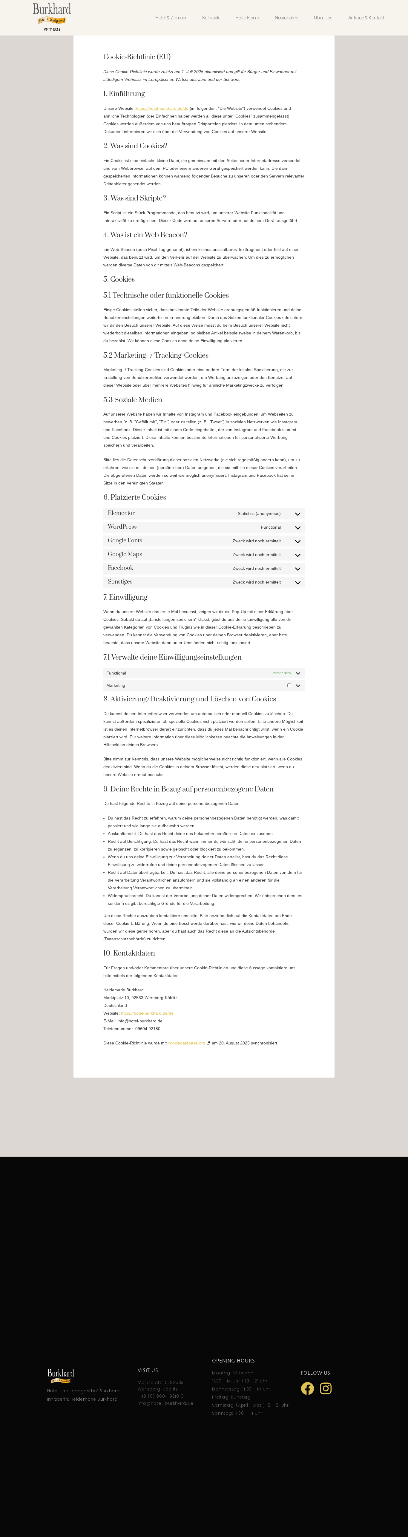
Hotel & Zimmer (170, 18)
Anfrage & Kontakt (366, 18)
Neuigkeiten (286, 18)
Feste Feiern (247, 18)
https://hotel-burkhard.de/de (162, 108)
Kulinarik (211, 18)
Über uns (323, 18)
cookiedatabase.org (186, 1043)
